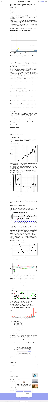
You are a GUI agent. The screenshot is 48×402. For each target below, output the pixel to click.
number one (24, 139)
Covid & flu (21, 140)
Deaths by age (17, 140)
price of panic (20, 134)
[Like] (11, 10)
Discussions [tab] (16, 371)
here (15, 132)
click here (14, 343)
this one (25, 339)
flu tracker (27, 140)
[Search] (37, 1)
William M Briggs (14, 7)
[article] (24, 375)
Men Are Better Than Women (15, 379)
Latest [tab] (13, 371)
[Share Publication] (39, 1)
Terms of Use (27, 393)
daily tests (14, 139)
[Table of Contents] (0, 201)
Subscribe (41, 1)
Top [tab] (11, 371)
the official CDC (19, 28)
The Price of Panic (22, 129)
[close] (31, 381)
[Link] (9, 12)
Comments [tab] (12, 362)
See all (12, 390)
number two (28, 139)
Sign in (46, 1)
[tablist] (13, 362)
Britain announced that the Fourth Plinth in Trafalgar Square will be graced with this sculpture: (20, 375)
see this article (20, 339)
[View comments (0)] (13, 10)
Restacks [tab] (15, 362)
